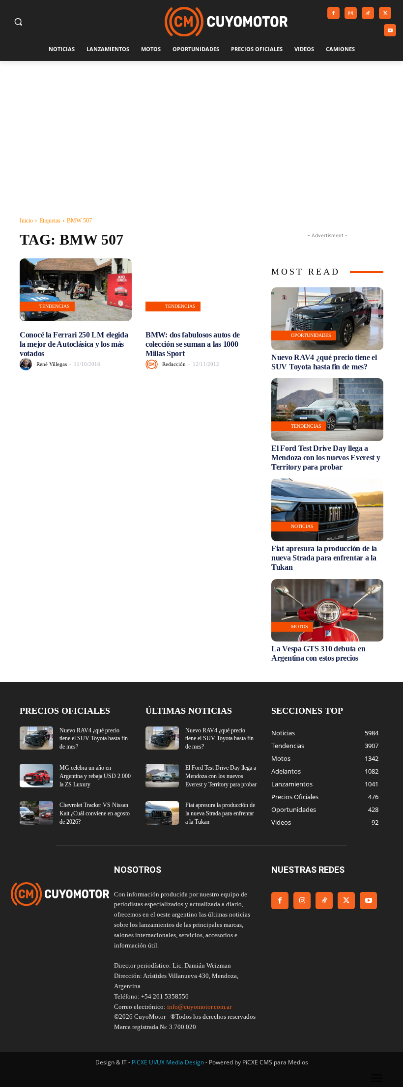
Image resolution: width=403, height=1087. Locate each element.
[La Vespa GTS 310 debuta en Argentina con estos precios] (327, 610)
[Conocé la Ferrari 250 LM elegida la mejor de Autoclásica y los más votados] (76, 289)
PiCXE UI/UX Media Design (168, 1062)
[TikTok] (368, 13)
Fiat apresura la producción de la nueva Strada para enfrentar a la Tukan (324, 557)
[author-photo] (27, 364)
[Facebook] (333, 13)
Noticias (302, 526)
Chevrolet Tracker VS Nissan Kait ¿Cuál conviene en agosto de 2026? (94, 813)
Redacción (174, 364)
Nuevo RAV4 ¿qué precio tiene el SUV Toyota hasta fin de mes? (93, 739)
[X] (385, 13)
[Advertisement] (201, 134)
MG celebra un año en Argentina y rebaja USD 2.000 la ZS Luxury (95, 776)
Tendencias (54, 306)
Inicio (26, 220)
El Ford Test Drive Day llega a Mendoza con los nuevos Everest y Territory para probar (325, 457)
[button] (18, 21)
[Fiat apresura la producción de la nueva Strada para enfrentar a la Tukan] (327, 509)
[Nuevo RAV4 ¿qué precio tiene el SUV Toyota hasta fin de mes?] (327, 318)
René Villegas (51, 364)
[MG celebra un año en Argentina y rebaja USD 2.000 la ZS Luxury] (36, 775)
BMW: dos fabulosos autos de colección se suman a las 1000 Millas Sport (192, 344)
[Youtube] (390, 30)
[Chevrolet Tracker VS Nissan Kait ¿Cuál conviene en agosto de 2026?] (36, 813)
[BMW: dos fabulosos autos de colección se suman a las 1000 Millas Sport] (201, 289)
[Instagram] (351, 13)
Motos (299, 626)
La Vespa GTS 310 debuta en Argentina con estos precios (318, 653)
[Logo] (226, 22)
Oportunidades (311, 335)
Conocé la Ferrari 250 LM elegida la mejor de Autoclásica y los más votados (74, 344)
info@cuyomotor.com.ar (199, 1006)
